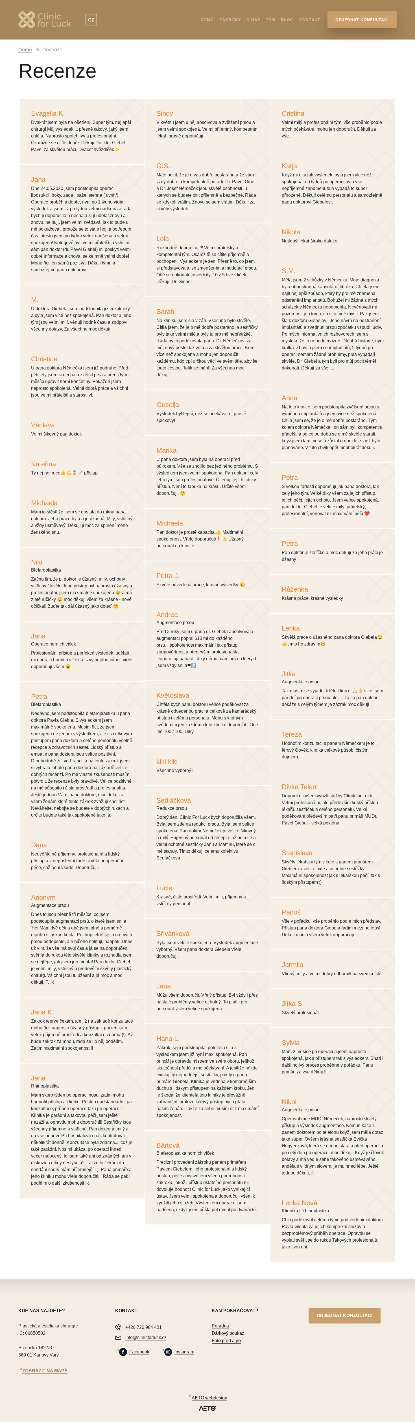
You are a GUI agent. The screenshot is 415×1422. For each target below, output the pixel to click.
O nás (253, 19)
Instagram (184, 1351)
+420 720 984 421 (143, 1327)
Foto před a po (226, 1340)
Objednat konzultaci (362, 19)
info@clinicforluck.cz (146, 1337)
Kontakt (309, 19)
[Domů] (47, 19)
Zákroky (230, 19)
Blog (287, 19)
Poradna (220, 1325)
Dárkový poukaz (228, 1333)
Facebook (139, 1351)
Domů (207, 19)
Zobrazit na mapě (44, 1370)
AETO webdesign (209, 1397)
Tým (270, 19)
